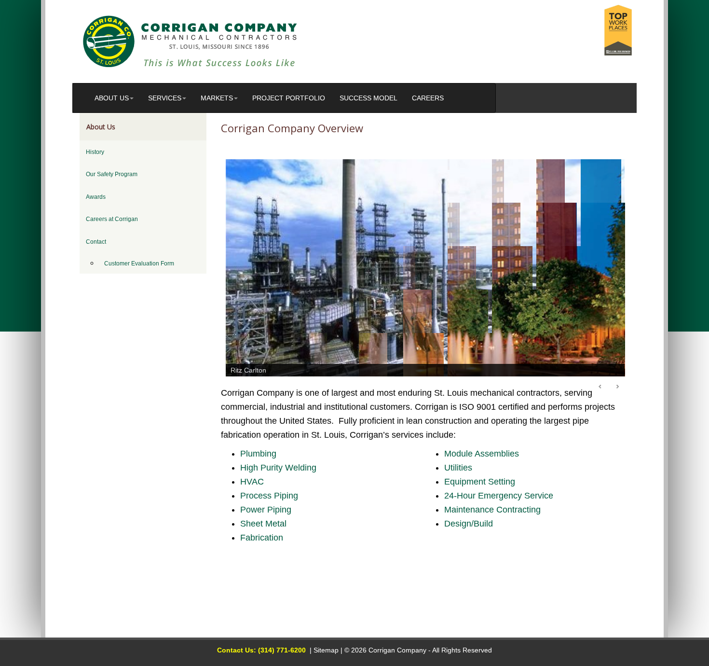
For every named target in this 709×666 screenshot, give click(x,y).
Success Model (368, 98)
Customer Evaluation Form (139, 263)
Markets (217, 98)
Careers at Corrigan (112, 219)
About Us (112, 98)
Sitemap (326, 650)
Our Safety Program (111, 174)
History (95, 152)
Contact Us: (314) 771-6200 (261, 650)
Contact (96, 241)
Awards (96, 197)
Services (164, 98)
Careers (428, 98)
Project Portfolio (288, 98)
